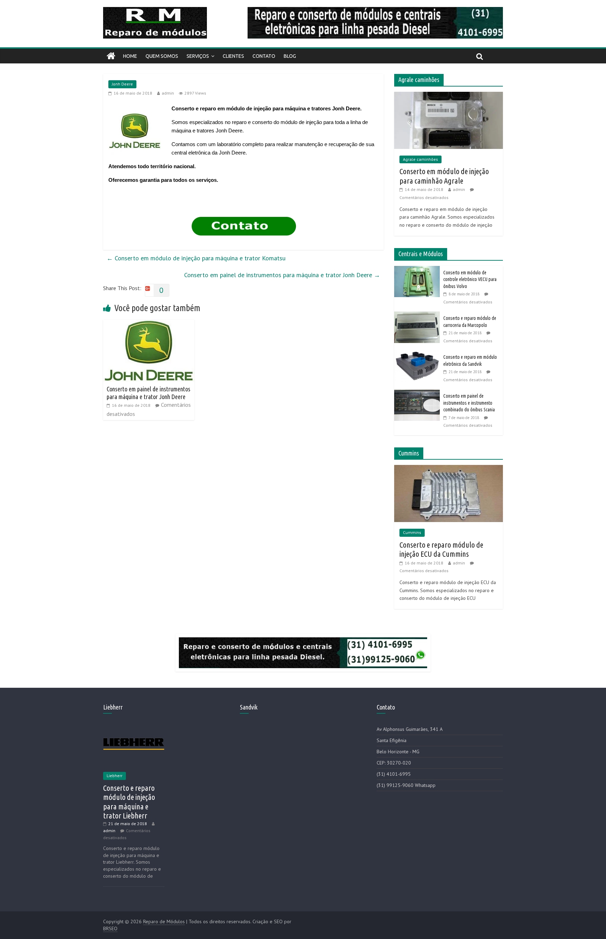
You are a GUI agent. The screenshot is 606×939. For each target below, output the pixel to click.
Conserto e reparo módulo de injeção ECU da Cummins (441, 549)
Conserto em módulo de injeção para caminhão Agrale (444, 176)
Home (130, 56)
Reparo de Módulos (164, 921)
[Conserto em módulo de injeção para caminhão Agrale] (448, 95)
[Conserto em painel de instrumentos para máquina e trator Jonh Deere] (148, 323)
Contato (263, 56)
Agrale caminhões (420, 159)
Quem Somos (162, 56)
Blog (290, 56)
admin (168, 93)
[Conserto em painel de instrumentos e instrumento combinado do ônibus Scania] (418, 393)
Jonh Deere (122, 84)
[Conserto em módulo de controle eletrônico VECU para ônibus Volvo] (418, 270)
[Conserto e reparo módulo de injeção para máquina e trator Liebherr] (133, 727)
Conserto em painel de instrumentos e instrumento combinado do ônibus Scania (469, 402)
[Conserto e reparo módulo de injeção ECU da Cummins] (448, 469)
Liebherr (114, 775)
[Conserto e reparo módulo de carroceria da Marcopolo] (418, 315)
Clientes (233, 56)
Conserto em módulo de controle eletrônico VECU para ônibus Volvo (470, 279)
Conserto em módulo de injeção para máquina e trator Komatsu (196, 258)
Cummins (412, 532)
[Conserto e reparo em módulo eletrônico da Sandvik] (418, 354)
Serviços (198, 56)
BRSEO (110, 928)
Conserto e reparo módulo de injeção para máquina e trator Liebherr (129, 801)
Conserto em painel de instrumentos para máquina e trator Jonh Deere (282, 275)
